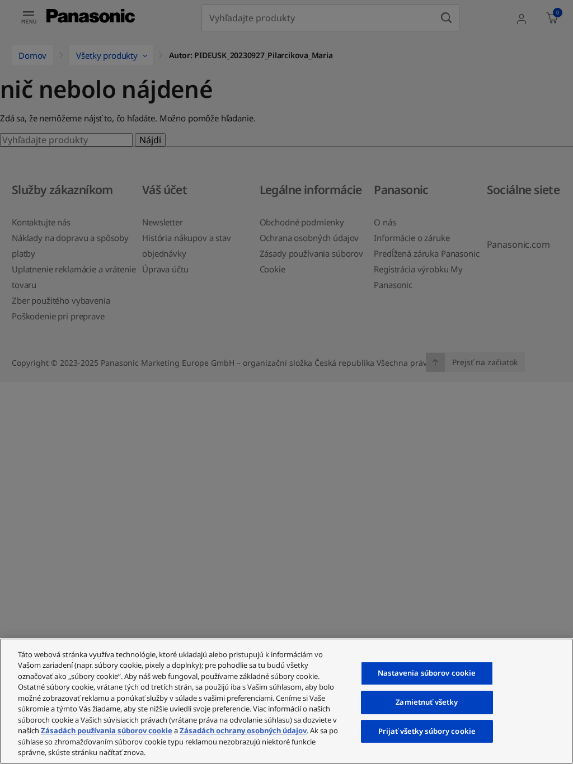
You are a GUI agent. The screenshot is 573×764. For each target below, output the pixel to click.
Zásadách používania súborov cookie (106, 730)
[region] (286, 701)
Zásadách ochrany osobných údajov (243, 730)
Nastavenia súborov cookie (427, 673)
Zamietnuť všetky (427, 702)
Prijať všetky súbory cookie (427, 731)
